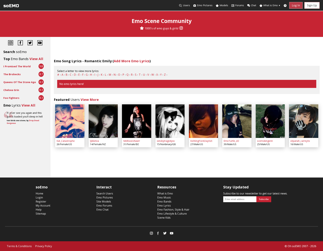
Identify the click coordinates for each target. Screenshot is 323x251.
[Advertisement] (25, 136)
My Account (43, 205)
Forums (239, 5)
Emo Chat (102, 209)
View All (36, 59)
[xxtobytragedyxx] (170, 121)
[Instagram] (181, 28)
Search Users (104, 193)
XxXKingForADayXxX (201, 140)
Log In (296, 5)
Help (39, 209)
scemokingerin (265, 140)
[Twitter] (30, 43)
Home (39, 193)
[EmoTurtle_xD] (237, 121)
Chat (253, 5)
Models (223, 5)
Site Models (103, 201)
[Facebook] (20, 43)
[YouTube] (39, 43)
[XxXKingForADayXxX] (203, 121)
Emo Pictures (204, 5)
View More (90, 99)
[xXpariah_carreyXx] (303, 121)
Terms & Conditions (19, 246)
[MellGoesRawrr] (136, 121)
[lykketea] (103, 121)
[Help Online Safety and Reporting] (285, 5)
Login (39, 197)
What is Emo (271, 5)
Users (186, 5)
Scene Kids (164, 217)
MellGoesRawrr (131, 140)
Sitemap (41, 213)
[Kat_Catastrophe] (69, 121)
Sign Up (312, 5)
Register (41, 201)
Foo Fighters (11, 97)
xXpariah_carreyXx (300, 140)
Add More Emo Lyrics (132, 61)
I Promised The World (17, 66)
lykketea (94, 140)
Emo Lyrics (164, 205)
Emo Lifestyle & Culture (172, 213)
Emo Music (164, 197)
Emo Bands (164, 201)
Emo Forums (104, 205)
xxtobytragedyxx (166, 140)
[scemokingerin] (270, 121)
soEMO (11, 5)
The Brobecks (12, 74)
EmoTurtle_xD (231, 140)
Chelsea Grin (11, 90)
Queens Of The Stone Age (19, 82)
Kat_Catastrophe (66, 140)
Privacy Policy (43, 246)
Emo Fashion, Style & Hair (173, 209)
